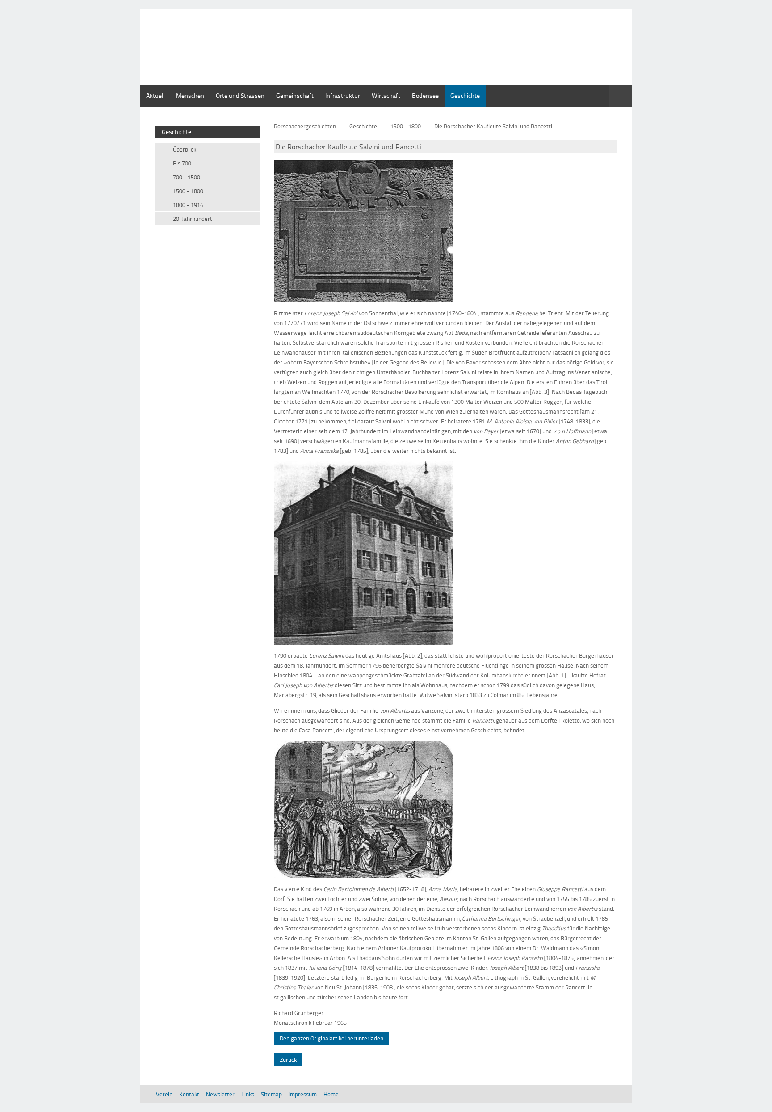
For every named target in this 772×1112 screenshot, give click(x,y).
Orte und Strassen (240, 95)
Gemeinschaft (295, 95)
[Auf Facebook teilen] (614, 115)
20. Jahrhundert (192, 219)
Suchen (620, 96)
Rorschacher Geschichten (242, 29)
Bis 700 (182, 163)
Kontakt (189, 1094)
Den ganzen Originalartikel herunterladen (331, 1038)
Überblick (184, 149)
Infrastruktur (342, 95)
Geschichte (465, 95)
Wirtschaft (386, 95)
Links (247, 1094)
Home (331, 1094)
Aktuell (155, 95)
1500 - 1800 (405, 126)
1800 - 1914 (188, 205)
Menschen (190, 95)
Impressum (303, 1094)
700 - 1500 (186, 177)
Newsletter (220, 1094)
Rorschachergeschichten (305, 126)
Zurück (288, 1060)
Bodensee (425, 95)
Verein (164, 1094)
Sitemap (271, 1094)
